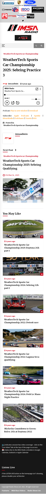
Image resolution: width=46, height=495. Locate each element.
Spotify (37, 116)
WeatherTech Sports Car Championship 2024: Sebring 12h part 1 (21, 285)
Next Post (8, 150)
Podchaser (19, 118)
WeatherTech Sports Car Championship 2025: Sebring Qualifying (22, 164)
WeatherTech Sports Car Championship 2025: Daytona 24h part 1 (21, 248)
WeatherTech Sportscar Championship (20, 54)
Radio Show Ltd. (34, 490)
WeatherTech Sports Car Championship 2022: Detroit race (21, 321)
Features (5, 490)
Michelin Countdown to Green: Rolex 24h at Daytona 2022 (20, 430)
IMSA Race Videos (18, 490)
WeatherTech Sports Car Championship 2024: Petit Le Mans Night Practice (22, 394)
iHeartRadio (8, 118)
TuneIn (28, 118)
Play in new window (18, 111)
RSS (35, 118)
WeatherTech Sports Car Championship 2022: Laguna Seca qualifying (21, 357)
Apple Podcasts (21, 116)
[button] (36, 45)
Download (33, 111)
